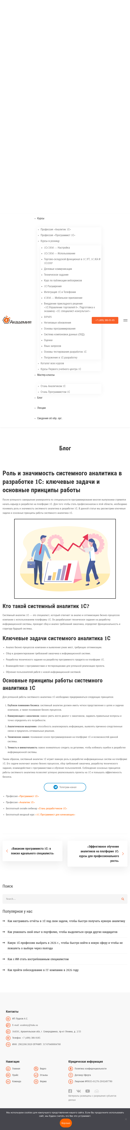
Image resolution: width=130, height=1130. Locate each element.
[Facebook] (70, 1091)
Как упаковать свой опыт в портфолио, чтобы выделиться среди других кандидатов (62, 932)
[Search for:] (65, 898)
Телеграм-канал (68, 787)
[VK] (78, 1091)
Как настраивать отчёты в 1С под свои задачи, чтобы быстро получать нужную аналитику (66, 921)
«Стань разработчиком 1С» (52, 808)
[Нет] (125, 1119)
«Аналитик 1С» (26, 802)
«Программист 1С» (28, 796)
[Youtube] (87, 1091)
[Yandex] (96, 1091)
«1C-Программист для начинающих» (55, 814)
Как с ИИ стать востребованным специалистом (38, 959)
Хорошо (65, 1123)
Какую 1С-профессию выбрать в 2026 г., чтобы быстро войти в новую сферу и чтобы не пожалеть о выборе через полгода (65, 945)
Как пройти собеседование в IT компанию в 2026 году (43, 970)
